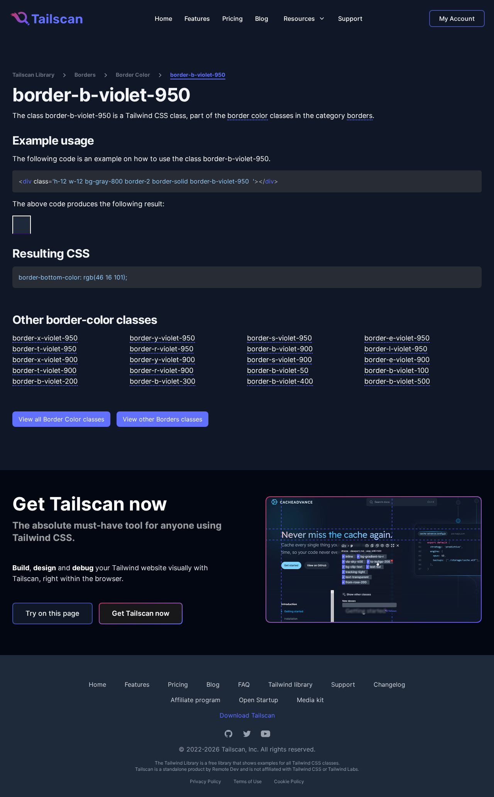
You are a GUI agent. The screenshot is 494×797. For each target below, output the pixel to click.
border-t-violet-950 (44, 349)
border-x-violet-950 (45, 338)
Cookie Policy (289, 781)
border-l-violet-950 (395, 349)
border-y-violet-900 (162, 360)
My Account (457, 18)
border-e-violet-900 (397, 360)
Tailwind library (290, 684)
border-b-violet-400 (280, 381)
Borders (85, 74)
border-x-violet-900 (45, 360)
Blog (261, 18)
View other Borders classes (162, 419)
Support (350, 18)
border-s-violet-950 (279, 338)
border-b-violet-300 (162, 381)
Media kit (310, 700)
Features (197, 18)
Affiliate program (195, 700)
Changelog (389, 684)
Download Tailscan (247, 715)
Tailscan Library (33, 74)
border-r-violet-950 (161, 349)
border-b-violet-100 (396, 370)
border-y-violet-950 (162, 338)
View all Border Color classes (61, 419)
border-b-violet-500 (397, 381)
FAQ (244, 684)
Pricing (232, 18)
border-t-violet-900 (44, 370)
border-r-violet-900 (161, 370)
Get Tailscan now (140, 613)
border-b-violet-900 (280, 349)
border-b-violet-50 (277, 370)
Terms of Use (247, 781)
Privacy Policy (205, 781)
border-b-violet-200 (45, 381)
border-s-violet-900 (279, 360)
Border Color (133, 74)
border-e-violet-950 (397, 338)
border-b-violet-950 (197, 74)
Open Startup (258, 700)
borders (359, 115)
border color (247, 115)
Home (163, 18)
